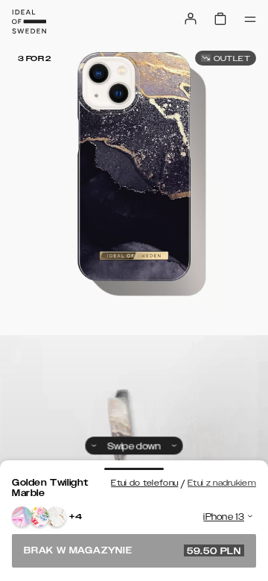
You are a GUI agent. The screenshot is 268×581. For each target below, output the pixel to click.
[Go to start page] (29, 22)
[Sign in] (190, 19)
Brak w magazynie (132, 550)
